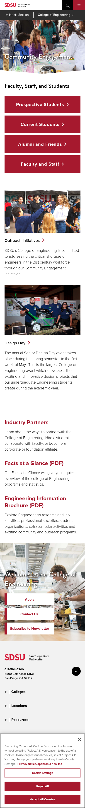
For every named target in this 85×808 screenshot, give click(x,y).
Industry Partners (27, 422)
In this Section (19, 14)
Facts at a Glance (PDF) (34, 463)
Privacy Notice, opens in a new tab (39, 764)
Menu (79, 5)
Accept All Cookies (42, 799)
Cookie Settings (42, 773)
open (67, 5)
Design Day (15, 343)
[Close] (80, 740)
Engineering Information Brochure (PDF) (35, 501)
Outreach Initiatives (22, 240)
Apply (29, 599)
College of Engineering (54, 14)
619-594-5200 (14, 669)
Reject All (42, 786)
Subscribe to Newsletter (29, 628)
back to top (76, 671)
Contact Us (29, 614)
